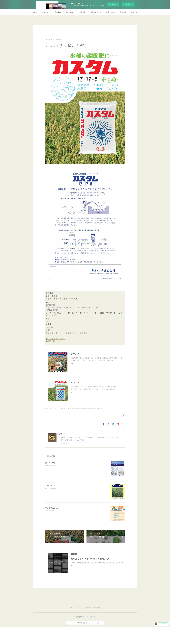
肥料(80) (99, 408)
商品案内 (58, 12)
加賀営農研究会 (96, 12)
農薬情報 (123, 12)
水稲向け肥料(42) (75, 408)
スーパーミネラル (52, 485)
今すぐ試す (113, 4)
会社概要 (83, 12)
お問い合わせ (110, 12)
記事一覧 (134, 12)
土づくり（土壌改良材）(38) (61, 408)
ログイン (128, 4)
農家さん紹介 (70, 12)
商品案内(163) (92, 408)
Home (35, 12)
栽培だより (46, 12)
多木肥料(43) (48, 408)
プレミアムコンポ (52, 508)
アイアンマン (50, 462)
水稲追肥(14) (83, 408)
